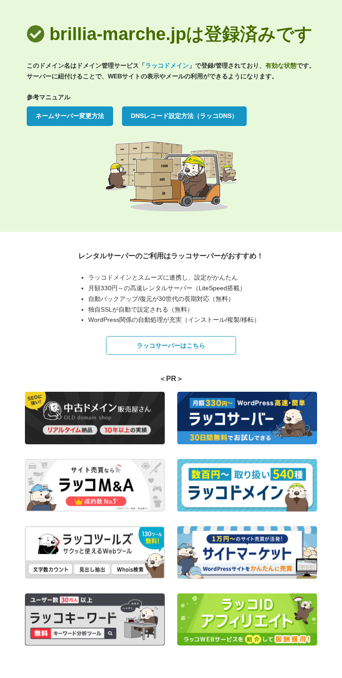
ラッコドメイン (167, 65)
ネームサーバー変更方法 (70, 115)
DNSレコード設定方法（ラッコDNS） (184, 115)
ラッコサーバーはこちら (171, 345)
